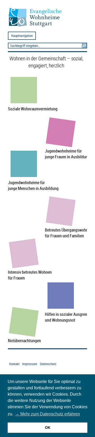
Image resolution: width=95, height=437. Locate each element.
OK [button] (47, 427)
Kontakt (14, 364)
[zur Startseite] (37, 27)
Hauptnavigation (22, 35)
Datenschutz (48, 364)
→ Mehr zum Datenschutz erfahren (47, 414)
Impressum (29, 364)
